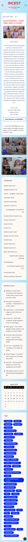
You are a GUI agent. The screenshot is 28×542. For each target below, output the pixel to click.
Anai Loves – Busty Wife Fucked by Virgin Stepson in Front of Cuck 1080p (14, 320)
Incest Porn (7, 228)
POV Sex (15, 513)
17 (5, 398)
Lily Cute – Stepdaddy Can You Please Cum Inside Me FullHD (14, 348)
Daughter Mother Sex (10, 190)
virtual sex (9, 532)
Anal (6, 126)
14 (17, 396)
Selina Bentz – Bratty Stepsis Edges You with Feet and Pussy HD (15, 312)
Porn (19, 510)
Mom (7, 494)
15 (19, 396)
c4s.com (8, 427)
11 (8, 396)
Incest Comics (8, 224)
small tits (5, 132)
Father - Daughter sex (12, 463)
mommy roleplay (13, 130)
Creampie (8, 434)
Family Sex (9, 456)
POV (7, 513)
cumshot (18, 434)
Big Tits (17, 421)
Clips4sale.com (10, 430)
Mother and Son (10, 503)
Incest (7, 476)
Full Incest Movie (9, 198)
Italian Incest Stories (10, 232)
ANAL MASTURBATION (14, 126)
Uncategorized (8, 262)
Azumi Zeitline (7, 128)
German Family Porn (10, 206)
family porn (9, 447)
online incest (10, 510)
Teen (19, 529)
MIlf (19, 490)
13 (14, 396)
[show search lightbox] (25, 5)
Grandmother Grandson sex (13, 216)
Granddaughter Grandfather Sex (15, 211)
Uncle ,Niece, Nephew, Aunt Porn (15, 267)
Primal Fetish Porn (9, 244)
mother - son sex (11, 500)
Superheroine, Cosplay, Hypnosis (17, 257)
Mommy (15, 494)
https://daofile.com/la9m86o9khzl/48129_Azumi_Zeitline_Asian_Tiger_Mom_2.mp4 (15, 119)
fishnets (21, 128)
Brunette (17, 424)
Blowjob (8, 424)
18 (8, 398)
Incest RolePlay (10, 484)
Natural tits (9, 506)
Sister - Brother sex (11, 519)
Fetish (7, 466)
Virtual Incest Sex (9, 272)
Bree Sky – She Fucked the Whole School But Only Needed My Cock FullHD (14, 365)
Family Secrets (10, 453)
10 (5, 396)
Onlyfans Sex (8, 240)
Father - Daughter (11, 459)
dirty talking (15, 128)
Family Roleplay (10, 450)
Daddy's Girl (9, 437)
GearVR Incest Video (10, 202)
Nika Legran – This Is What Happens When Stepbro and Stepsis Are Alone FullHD (15, 329)
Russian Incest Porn (10, 248)
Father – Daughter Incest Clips (13, 194)
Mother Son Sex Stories (11, 236)
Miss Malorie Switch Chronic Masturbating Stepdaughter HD (15, 373)
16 (22, 396)
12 (11, 396)
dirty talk (8, 440)
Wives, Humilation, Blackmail (13, 276)
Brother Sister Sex (9, 186)
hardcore (8, 469)
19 (11, 398)
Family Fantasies (11, 443)
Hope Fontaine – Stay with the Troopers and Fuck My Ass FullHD (14, 356)
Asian (22, 126)
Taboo (11, 132)
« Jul (5, 406)
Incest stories (10, 487)
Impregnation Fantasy (12, 472)
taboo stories (10, 529)
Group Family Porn (10, 220)
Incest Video (9, 490)
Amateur (8, 421)
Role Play (20, 130)
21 (17, 398)
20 (14, 398)
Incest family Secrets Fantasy (12, 480)
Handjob (16, 466)
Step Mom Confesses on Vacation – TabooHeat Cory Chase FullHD (15, 304)
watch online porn (11, 535)
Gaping (5, 130)
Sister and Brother (11, 523)
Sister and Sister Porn (10, 252)
